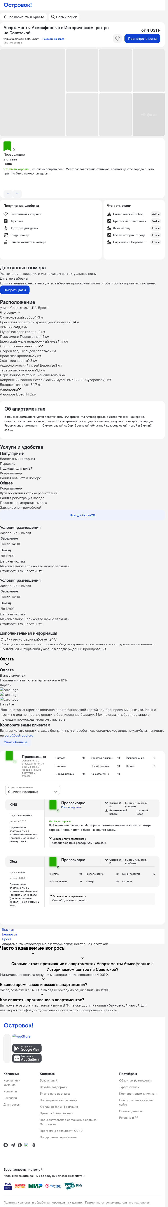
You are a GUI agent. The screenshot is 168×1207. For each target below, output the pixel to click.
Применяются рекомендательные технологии (117, 1202)
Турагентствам (129, 1087)
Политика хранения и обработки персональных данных (43, 1202)
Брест (6, 939)
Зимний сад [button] (9, 327)
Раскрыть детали (71, 807)
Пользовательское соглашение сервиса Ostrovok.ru (68, 1122)
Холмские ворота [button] (14, 360)
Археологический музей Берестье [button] (27, 365)
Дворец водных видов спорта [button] (23, 351)
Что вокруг (8, 312)
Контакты (10, 1091)
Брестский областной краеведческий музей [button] (35, 322)
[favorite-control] (117, 38)
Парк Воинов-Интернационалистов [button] (28, 375)
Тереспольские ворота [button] (18, 370)
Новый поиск (66, 17)
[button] (32, 92)
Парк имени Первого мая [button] (20, 336)
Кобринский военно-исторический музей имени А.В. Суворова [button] (50, 380)
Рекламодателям (131, 1111)
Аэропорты (9, 389)
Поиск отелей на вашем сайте (136, 1102)
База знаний (48, 1080)
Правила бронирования (56, 1113)
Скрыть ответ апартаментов (69, 838)
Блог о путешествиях (55, 1094)
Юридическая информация (59, 1107)
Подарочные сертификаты (58, 1137)
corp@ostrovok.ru (19, 735)
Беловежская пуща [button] (15, 384)
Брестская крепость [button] (16, 356)
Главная (8, 929)
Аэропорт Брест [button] (13, 394)
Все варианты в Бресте (25, 17)
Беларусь (9, 934)
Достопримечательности (20, 346)
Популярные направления (58, 1100)
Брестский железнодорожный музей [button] (30, 341)
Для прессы (12, 1104)
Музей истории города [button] (18, 331)
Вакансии (10, 1098)
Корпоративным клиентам (138, 1094)
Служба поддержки (53, 1087)
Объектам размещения (135, 1080)
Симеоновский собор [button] (17, 317)
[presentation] (32, 790)
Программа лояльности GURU (61, 1131)
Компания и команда (12, 1082)
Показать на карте (53, 38)
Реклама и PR (128, 1118)
